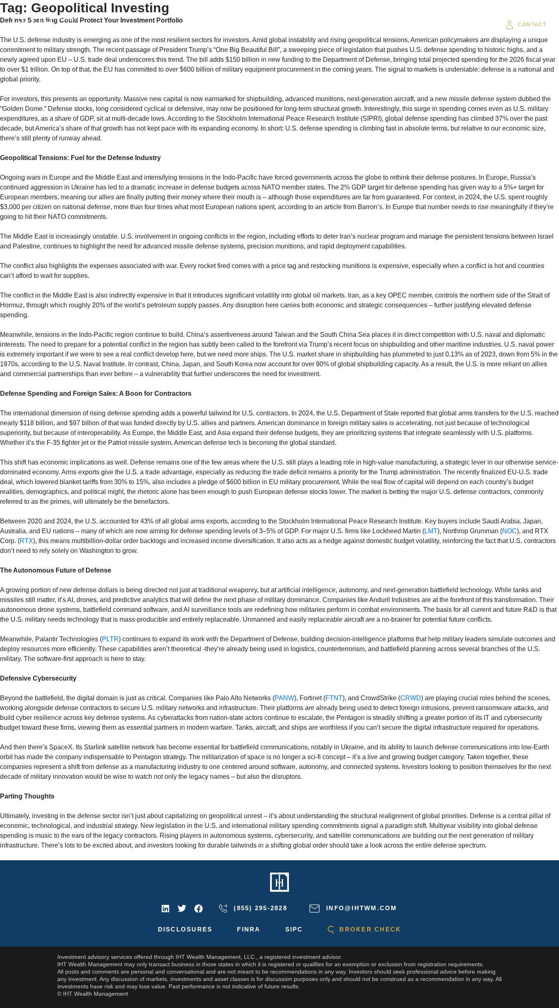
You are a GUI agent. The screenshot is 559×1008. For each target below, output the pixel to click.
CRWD (410, 698)
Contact (532, 24)
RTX (26, 540)
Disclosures (185, 929)
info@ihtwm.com (360, 907)
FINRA (248, 929)
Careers (411, 24)
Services (241, 24)
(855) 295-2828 (259, 907)
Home (167, 24)
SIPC (294, 929)
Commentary (290, 24)
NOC (509, 531)
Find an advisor (356, 24)
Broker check (369, 929)
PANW (284, 698)
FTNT (334, 698)
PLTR (110, 639)
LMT (430, 531)
